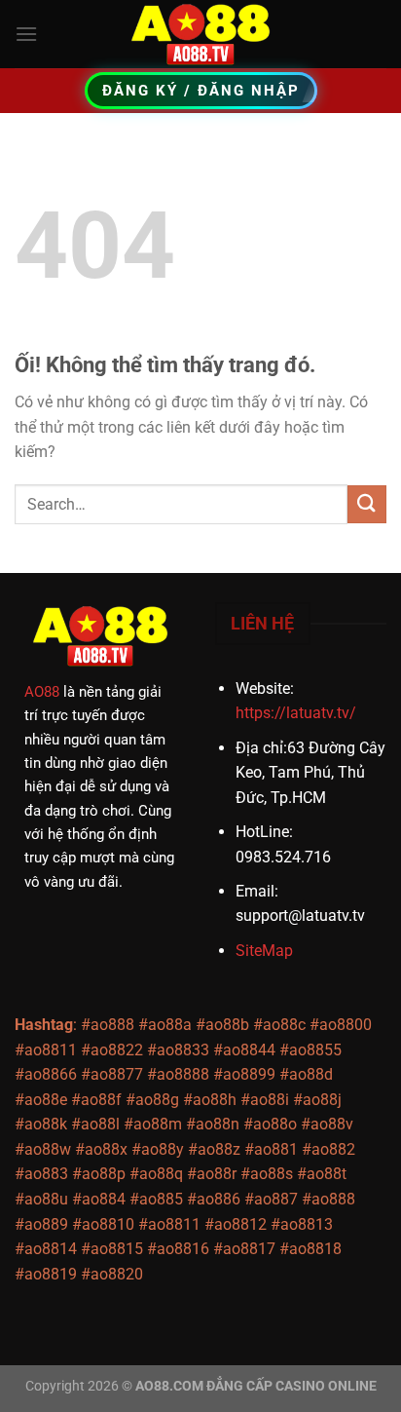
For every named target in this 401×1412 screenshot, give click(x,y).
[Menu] (26, 33)
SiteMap (264, 950)
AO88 (41, 692)
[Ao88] (200, 34)
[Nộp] (366, 504)
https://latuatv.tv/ (296, 713)
